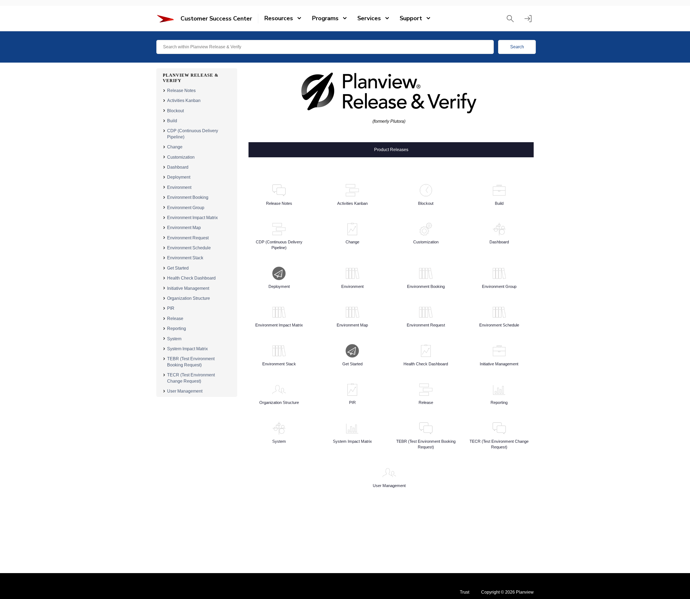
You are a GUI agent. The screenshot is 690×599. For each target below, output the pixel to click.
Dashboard (177, 167)
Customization (181, 157)
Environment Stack (185, 258)
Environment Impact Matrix (192, 217)
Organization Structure (188, 298)
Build (172, 120)
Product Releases (391, 149)
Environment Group (185, 207)
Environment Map (184, 227)
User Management (184, 391)
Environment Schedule (189, 248)
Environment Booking (187, 197)
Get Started (178, 268)
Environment (179, 187)
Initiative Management (188, 288)
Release (175, 318)
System (174, 338)
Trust (464, 592)
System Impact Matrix (187, 348)
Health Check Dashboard (191, 278)
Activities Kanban (184, 100)
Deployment (178, 177)
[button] (510, 18)
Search (517, 47)
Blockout (175, 110)
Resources (278, 18)
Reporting (176, 328)
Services (369, 18)
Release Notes (181, 90)
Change (174, 147)
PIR (170, 308)
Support (411, 18)
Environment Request (188, 237)
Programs (325, 18)
